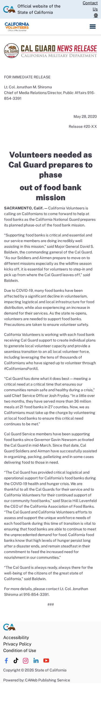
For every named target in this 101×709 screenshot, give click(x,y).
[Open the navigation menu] (93, 27)
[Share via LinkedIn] (36, 660)
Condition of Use (19, 650)
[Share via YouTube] (46, 660)
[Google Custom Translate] (96, 15)
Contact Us (90, 6)
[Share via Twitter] (26, 660)
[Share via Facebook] (6, 660)
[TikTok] (16, 660)
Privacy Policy (17, 644)
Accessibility (16, 637)
